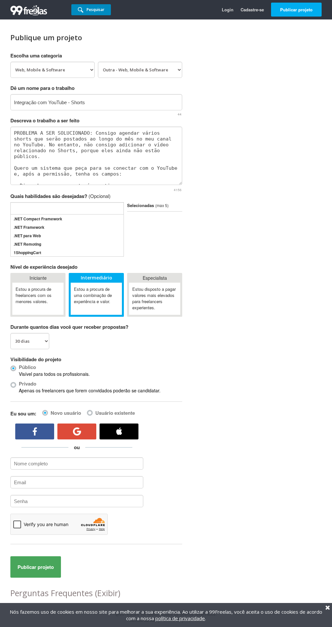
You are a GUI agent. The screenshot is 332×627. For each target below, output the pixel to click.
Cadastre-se (252, 9)
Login (227, 9)
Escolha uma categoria (36, 55)
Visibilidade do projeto (35, 359)
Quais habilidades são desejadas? (60, 196)
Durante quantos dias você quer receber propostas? (69, 326)
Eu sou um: (23, 413)
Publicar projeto (296, 9)
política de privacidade (180, 618)
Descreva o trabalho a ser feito (44, 120)
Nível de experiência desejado (43, 266)
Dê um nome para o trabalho (42, 88)
